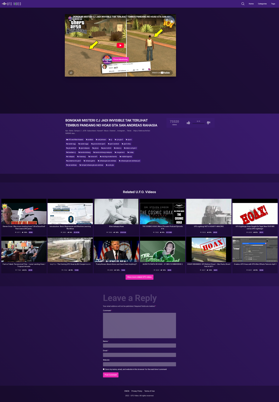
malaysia (71, 156)
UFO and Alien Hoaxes (75, 139)
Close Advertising (120, 59)
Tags (273, 4)
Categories (262, 4)
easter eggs (84, 144)
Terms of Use (149, 391)
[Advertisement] (101, 42)
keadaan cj (72, 152)
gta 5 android (114, 144)
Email (105, 351)
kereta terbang (85, 152)
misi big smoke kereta (109, 156)
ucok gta (111, 165)
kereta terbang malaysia (103, 152)
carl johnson (101, 139)
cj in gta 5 (119, 139)
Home (251, 4)
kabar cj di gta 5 (131, 148)
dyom (129, 139)
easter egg (72, 144)
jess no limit (107, 148)
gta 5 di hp (127, 144)
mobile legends (126, 156)
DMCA (126, 391)
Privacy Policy (136, 391)
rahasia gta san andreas (107, 161)
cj (111, 139)
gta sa (96, 148)
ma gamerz (120, 152)
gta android (72, 148)
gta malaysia (84, 148)
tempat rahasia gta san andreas (92, 165)
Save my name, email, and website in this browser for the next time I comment (136, 369)
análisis (90, 139)
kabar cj (118, 148)
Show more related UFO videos (139, 277)
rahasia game (90, 161)
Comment (107, 311)
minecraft (93, 156)
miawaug (82, 156)
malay (131, 152)
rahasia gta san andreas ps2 (130, 161)
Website (106, 360)
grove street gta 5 (99, 144)
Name (106, 341)
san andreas (72, 165)
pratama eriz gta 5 (74, 161)
